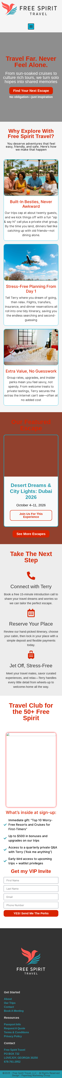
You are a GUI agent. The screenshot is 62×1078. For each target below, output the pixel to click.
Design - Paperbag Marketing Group (31, 1075)
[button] (31, 26)
